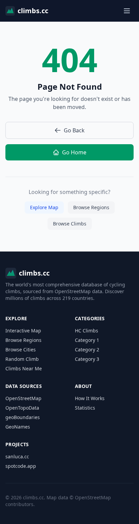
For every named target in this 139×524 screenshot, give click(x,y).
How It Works (90, 398)
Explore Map (44, 207)
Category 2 (87, 349)
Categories (90, 318)
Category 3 (87, 359)
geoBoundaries (22, 417)
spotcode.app (20, 466)
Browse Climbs (69, 223)
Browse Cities (20, 349)
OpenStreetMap (23, 398)
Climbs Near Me (23, 368)
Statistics (85, 408)
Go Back (74, 130)
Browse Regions (91, 207)
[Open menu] (127, 11)
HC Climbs (86, 330)
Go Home (74, 152)
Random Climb (22, 359)
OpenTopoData (22, 408)
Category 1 (87, 340)
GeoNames (17, 426)
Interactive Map (23, 330)
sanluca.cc (17, 456)
